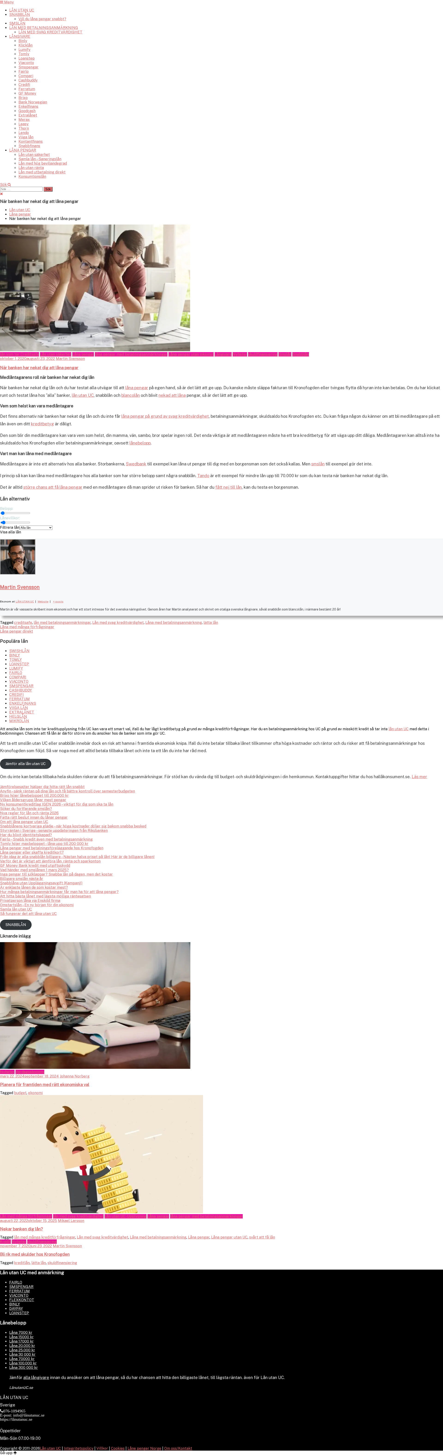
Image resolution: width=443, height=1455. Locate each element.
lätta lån (211, 622)
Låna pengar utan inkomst (191, 354)
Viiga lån (25, 137)
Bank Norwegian (32, 102)
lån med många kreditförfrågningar (44, 1237)
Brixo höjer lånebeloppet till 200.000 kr (34, 795)
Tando (203, 475)
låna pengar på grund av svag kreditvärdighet (165, 416)
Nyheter (240, 354)
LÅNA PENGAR (22, 150)
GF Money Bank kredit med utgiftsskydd (35, 865)
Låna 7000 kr (20, 1332)
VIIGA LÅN (18, 708)
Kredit (5, 1241)
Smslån (284, 354)
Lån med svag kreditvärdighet (118, 622)
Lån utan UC (50, 1448)
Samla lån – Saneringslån (39, 159)
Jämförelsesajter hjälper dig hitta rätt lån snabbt (42, 787)
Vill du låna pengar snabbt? (42, 19)
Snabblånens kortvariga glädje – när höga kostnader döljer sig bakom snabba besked (73, 826)
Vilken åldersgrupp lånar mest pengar (33, 800)
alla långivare (36, 1377)
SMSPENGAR (21, 686)
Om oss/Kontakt (178, 1448)
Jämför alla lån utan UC (25, 764)
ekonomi (35, 1093)
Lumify (24, 49)
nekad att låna (172, 395)
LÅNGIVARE (19, 36)
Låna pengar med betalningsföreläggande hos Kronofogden (51, 848)
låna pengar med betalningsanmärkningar (131, 354)
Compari (25, 76)
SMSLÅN (17, 23)
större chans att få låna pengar (52, 487)
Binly (22, 41)
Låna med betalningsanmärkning (173, 622)
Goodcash (27, 111)
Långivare (223, 354)
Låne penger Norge (144, 1448)
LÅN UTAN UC (21, 10)
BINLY (14, 655)
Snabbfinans (29, 146)
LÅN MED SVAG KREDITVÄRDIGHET (50, 32)
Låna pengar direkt (16, 631)
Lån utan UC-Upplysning (126, 1216)
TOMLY (15, 659)
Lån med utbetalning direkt (42, 172)
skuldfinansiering (263, 354)
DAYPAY (16, 1308)
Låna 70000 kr (22, 1359)
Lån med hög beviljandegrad (42, 163)
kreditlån (22, 1263)
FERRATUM (19, 699)
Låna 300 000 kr (23, 1367)
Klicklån (25, 45)
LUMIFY (16, 668)
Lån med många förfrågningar (26, 1216)
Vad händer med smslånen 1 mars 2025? (34, 870)
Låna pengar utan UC (229, 1237)
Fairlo (23, 71)
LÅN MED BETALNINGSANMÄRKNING (43, 28)
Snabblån (300, 354)
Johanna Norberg (75, 1076)
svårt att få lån (262, 1237)
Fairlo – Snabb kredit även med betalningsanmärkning (46, 839)
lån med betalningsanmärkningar (62, 622)
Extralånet (27, 115)
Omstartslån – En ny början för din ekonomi (37, 905)
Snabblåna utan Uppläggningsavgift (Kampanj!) (41, 883)
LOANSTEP (19, 664)
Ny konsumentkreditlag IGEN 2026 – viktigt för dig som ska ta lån (56, 804)
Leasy (23, 124)
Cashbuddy (28, 80)
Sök (4, 184)
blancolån (130, 395)
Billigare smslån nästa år (21, 879)
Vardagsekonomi (29, 1072)
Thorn (23, 128)
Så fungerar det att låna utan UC (28, 914)
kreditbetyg (42, 423)
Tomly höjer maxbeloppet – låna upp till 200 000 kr (44, 843)
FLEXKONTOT (21, 1300)
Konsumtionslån (32, 176)
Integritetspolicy (78, 1448)
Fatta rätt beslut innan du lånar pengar (34, 817)
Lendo (23, 133)
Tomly (23, 54)
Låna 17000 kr (21, 1341)
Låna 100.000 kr (23, 1363)
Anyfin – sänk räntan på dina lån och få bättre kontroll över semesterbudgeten (67, 791)
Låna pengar (83, 354)
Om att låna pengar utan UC (24, 822)
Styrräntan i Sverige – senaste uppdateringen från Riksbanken (54, 830)
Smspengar (28, 67)
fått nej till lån (228, 487)
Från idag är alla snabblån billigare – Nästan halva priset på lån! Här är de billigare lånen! (77, 857)
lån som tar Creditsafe (19, 354)
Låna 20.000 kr (22, 1346)
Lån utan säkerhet (34, 154)
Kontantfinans (30, 141)
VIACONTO (18, 681)
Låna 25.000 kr (22, 1350)
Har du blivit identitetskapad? (26, 835)
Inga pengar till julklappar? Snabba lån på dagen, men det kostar (56, 874)
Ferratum (26, 89)
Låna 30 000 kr (22, 1354)
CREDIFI (16, 694)
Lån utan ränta (31, 168)
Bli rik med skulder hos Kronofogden (35, 1254)
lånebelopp (140, 443)
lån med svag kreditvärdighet (78, 1216)
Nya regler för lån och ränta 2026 (29, 813)
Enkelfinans (28, 106)
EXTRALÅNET (21, 712)
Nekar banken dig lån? (21, 1229)
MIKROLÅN (19, 721)
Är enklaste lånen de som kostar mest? (34, 887)
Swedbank (136, 464)
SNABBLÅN (19, 14)
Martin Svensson (70, 358)
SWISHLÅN (19, 651)
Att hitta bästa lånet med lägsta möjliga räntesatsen (45, 896)
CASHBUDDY (20, 690)
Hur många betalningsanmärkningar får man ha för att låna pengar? (59, 892)
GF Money (27, 93)
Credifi (24, 84)
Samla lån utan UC (16, 909)
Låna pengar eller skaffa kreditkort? (32, 852)
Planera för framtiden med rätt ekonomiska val (44, 1084)
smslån (318, 464)
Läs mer (419, 776)
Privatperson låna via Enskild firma (30, 900)
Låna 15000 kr (21, 1337)
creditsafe (23, 622)
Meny (8, 2)
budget (20, 1093)
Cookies (118, 1448)
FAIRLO (15, 673)
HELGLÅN (18, 716)
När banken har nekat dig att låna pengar (39, 367)
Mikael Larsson (71, 1220)
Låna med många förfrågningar (27, 627)
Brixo (23, 98)
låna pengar (136, 387)
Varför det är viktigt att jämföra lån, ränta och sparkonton (50, 861)
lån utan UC (83, 395)
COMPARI (17, 677)
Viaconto (26, 63)
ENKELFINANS (22, 703)
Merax (24, 119)
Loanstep (26, 58)
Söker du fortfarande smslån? (26, 808)
